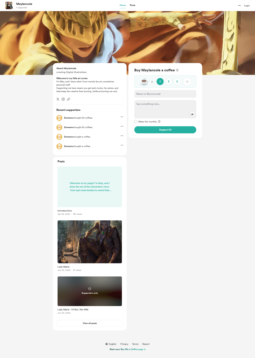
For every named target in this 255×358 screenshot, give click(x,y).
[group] (89, 191)
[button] (122, 5)
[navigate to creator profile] (9, 5)
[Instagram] (63, 99)
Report (145, 344)
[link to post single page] (89, 191)
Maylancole (24, 4)
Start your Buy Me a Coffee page (126, 349)
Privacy (124, 344)
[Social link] (68, 99)
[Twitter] (57, 99)
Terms (135, 344)
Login (247, 5)
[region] (165, 100)
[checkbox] (145, 121)
